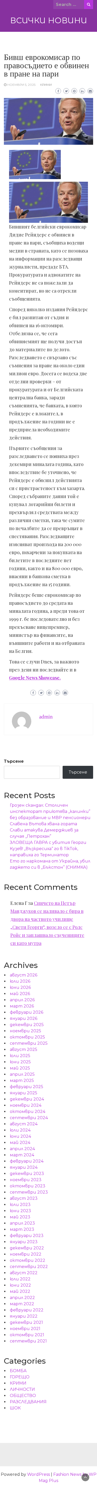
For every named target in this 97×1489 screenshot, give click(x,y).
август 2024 (24, 1123)
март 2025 (22, 1080)
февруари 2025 (26, 1086)
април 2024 (22, 1148)
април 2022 (22, 1297)
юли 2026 (20, 981)
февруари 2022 (26, 1310)
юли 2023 (20, 1204)
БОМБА (18, 1370)
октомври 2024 (27, 1111)
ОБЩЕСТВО (23, 1395)
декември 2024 (27, 1099)
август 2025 (23, 1049)
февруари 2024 (26, 1161)
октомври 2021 (27, 1334)
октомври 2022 (27, 1260)
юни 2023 (20, 1210)
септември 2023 (29, 1192)
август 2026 (23, 975)
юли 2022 (20, 1279)
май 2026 (20, 993)
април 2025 (22, 1074)
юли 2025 (20, 1055)
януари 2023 (24, 1241)
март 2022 (22, 1303)
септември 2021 (28, 1341)
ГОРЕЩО (19, 1377)
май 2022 (20, 1291)
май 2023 (20, 1217)
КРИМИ (46, 85)
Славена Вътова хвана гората (43, 823)
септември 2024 (29, 1117)
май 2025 (20, 1068)
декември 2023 (27, 1173)
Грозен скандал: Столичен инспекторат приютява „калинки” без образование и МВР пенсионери (50, 811)
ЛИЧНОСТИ (22, 1389)
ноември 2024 (25, 1105)
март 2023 (22, 1229)
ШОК (15, 1408)
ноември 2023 (25, 1179)
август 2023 (24, 1198)
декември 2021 (26, 1322)
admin (46, 717)
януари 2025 (23, 1092)
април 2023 (22, 1223)
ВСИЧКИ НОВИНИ (48, 20)
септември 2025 (29, 1043)
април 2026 (22, 999)
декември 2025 (27, 1024)
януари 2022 (24, 1316)
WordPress (38, 1474)
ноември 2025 (25, 1030)
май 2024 (20, 1142)
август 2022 (24, 1272)
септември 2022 (29, 1266)
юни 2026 (20, 987)
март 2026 (22, 1006)
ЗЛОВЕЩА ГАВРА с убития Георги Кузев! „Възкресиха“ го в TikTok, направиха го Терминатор (48, 848)
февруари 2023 (26, 1235)
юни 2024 (20, 1136)
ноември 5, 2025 (21, 85)
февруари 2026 (26, 1012)
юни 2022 (20, 1285)
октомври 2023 (27, 1185)
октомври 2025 (27, 1037)
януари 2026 (23, 1018)
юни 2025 (20, 1061)
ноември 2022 (25, 1254)
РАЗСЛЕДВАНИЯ (28, 1401)
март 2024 (22, 1154)
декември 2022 (27, 1248)
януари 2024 (24, 1167)
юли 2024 (20, 1130)
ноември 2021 (25, 1328)
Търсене (14, 761)
